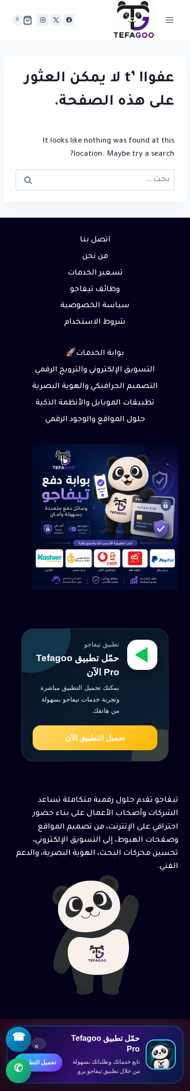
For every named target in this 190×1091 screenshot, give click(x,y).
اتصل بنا (95, 240)
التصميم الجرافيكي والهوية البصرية (95, 387)
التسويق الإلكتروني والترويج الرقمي (95, 370)
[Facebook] (69, 19)
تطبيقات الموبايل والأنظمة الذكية (95, 403)
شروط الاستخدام (95, 322)
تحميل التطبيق (38, 1062)
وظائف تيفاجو (95, 290)
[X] (55, 19)
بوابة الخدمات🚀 (95, 354)
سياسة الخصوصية (95, 306)
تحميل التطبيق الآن (95, 738)
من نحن (95, 257)
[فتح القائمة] (169, 20)
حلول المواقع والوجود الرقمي (95, 420)
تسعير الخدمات (95, 273)
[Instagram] (42, 19)
